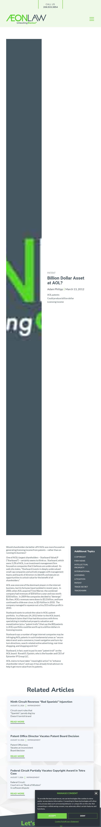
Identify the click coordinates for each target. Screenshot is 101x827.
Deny (82, 816)
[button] (96, 793)
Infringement (33, 705)
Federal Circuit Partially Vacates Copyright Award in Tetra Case (47, 772)
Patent (51, 272)
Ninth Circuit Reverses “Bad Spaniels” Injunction (41, 702)
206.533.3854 (50, 7)
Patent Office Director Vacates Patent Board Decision (44, 736)
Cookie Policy (60, 821)
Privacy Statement (72, 821)
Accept (52, 816)
